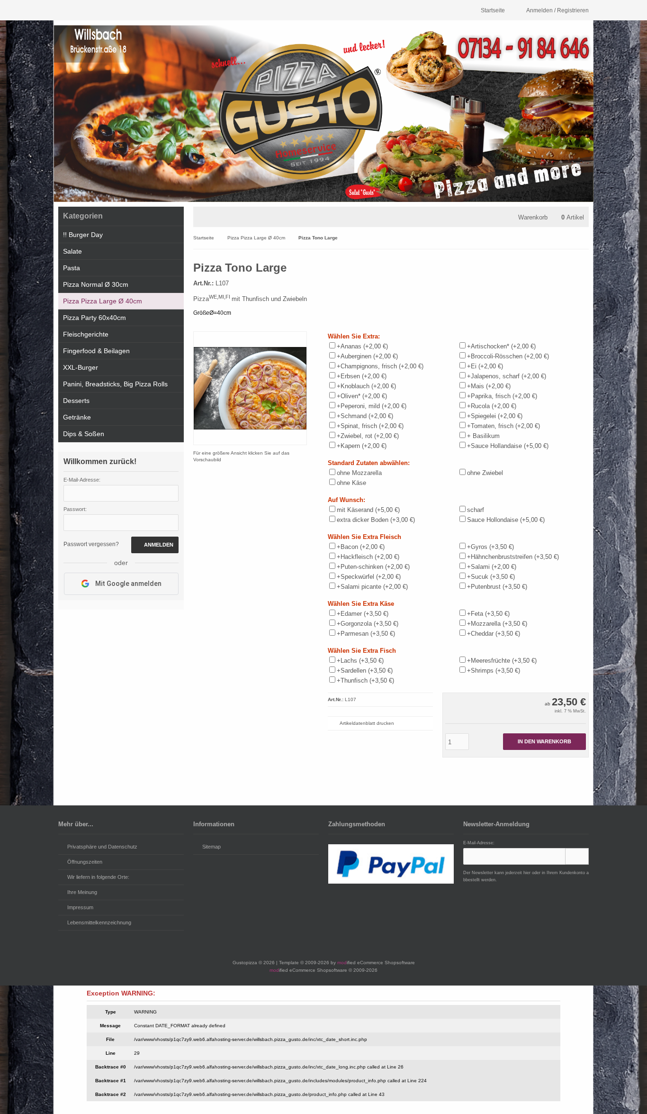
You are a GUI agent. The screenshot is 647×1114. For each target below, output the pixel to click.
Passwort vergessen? (91, 544)
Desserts (76, 400)
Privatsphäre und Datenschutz (102, 846)
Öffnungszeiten (84, 862)
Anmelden (155, 544)
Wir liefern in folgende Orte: (98, 877)
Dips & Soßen (83, 434)
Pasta (71, 268)
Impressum (80, 907)
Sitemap (211, 846)
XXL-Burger (80, 367)
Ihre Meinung (82, 892)
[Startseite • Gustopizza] (323, 113)
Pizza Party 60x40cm (94, 317)
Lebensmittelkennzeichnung (99, 922)
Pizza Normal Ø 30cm (95, 284)
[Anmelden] (577, 856)
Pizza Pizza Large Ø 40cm (102, 301)
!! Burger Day (83, 234)
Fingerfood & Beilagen (96, 351)
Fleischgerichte (85, 334)
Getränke (77, 417)
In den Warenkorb (544, 741)
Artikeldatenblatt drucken (367, 723)
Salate (72, 251)
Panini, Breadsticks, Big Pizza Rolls (115, 384)
